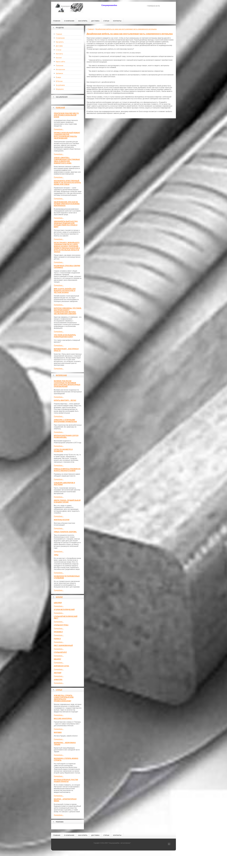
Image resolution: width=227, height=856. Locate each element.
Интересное (60, 69)
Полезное (59, 65)
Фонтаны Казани (61, 520)
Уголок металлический (64, 609)
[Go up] (169, 844)
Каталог (59, 58)
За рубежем (60, 85)
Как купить (60, 42)
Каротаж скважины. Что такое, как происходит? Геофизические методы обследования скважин (68, 311)
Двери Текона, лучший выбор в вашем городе (67, 501)
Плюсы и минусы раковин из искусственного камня (67, 470)
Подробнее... (59, 129)
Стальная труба (61, 625)
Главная (59, 34)
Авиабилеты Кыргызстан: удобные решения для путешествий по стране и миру (66, 224)
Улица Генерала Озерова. (65, 532)
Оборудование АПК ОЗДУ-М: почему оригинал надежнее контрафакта (67, 204)
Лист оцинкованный (63, 645)
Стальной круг (60, 652)
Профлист (58, 632)
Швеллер (58, 603)
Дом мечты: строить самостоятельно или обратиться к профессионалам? (64, 698)
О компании (60, 38)
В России (59, 81)
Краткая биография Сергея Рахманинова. (66, 436)
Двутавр (57, 673)
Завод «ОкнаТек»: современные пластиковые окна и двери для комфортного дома (67, 160)
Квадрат (57, 659)
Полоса (57, 639)
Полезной (60, 108)
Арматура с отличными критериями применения (65, 421)
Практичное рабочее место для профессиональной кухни (66, 115)
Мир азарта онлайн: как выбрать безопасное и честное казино (65, 290)
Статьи (58, 50)
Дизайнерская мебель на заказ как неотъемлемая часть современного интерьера (130, 34)
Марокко (58, 732)
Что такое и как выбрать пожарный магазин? (65, 336)
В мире (58, 77)
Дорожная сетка (61, 666)
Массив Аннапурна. (63, 718)
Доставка (59, 46)
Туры (56, 555)
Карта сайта (60, 62)
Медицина (60, 89)
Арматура (58, 680)
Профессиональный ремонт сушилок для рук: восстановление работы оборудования (67, 135)
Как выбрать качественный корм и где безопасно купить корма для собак (67, 182)
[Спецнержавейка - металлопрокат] (69, 9)
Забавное (59, 73)
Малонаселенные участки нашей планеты (66, 780)
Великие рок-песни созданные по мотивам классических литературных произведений (67, 383)
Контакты (59, 54)
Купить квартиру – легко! (65, 400)
